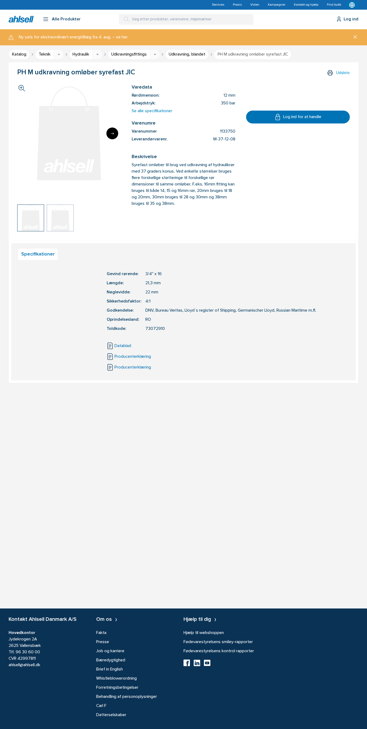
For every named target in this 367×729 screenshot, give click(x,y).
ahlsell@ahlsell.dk (24, 665)
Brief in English (109, 669)
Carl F (101, 706)
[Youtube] (207, 664)
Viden (254, 4)
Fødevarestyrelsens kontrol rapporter (219, 651)
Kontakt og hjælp (306, 4)
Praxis (237, 4)
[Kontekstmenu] (352, 4)
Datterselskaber (111, 715)
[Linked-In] (197, 664)
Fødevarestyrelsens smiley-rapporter (218, 642)
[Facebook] (187, 664)
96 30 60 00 (28, 652)
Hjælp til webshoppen (204, 633)
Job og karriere (110, 651)
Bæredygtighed (110, 660)
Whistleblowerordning (116, 678)
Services (218, 4)
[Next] (112, 133)
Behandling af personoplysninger (126, 697)
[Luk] (353, 37)
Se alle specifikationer (152, 111)
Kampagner (276, 4)
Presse (102, 642)
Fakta (101, 633)
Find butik (334, 4)
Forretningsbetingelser (117, 688)
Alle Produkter (66, 19)
